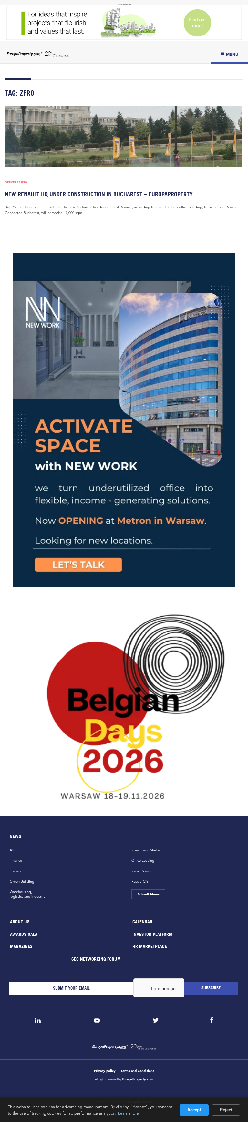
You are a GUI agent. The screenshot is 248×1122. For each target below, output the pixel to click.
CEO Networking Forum (95, 958)
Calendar (142, 921)
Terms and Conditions (137, 1071)
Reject (226, 1109)
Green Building (22, 881)
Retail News (141, 871)
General (16, 871)
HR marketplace (149, 946)
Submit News (148, 894)
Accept (194, 1109)
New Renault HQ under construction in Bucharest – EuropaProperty (99, 194)
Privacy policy (105, 1071)
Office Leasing (16, 182)
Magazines (21, 946)
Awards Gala (23, 933)
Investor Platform (152, 933)
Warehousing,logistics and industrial (28, 894)
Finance (16, 860)
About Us (20, 921)
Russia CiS (139, 881)
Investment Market (146, 850)
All (12, 850)
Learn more (128, 1113)
